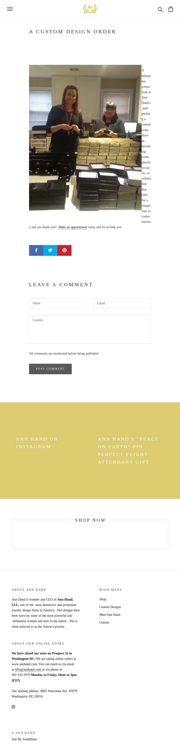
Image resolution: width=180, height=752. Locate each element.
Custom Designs (110, 607)
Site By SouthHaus (24, 739)
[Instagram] (13, 706)
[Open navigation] (10, 9)
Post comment (50, 368)
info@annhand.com (28, 669)
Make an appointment (73, 227)
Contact (104, 622)
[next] (168, 534)
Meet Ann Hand (109, 614)
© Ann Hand (23, 733)
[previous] (12, 534)
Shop (102, 599)
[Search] (160, 9)
